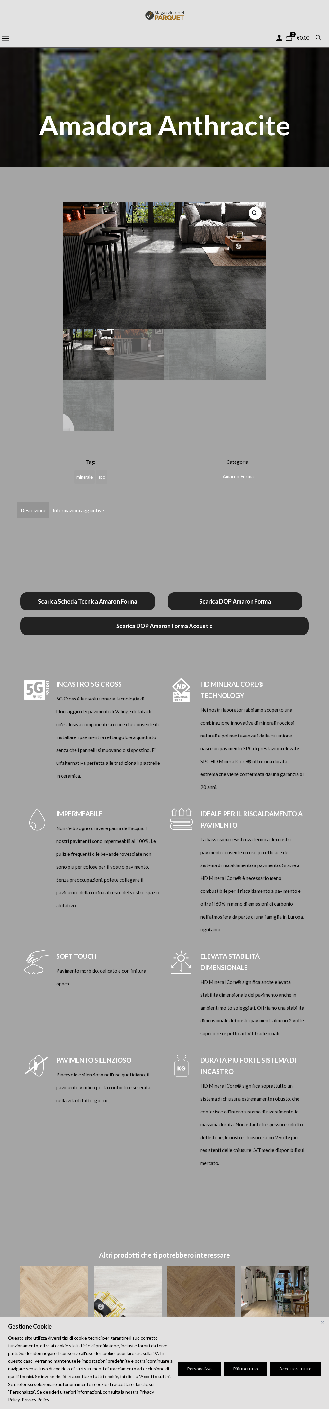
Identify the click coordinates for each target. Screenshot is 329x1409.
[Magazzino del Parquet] (164, 14)
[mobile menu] (5, 38)
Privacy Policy (35, 1399)
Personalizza (199, 1368)
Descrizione (33, 510)
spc (101, 477)
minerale (84, 477)
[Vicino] (322, 1322)
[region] (164, 1363)
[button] (255, 213)
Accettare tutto (295, 1368)
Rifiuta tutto (245, 1368)
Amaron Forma (238, 476)
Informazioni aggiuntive (78, 510)
